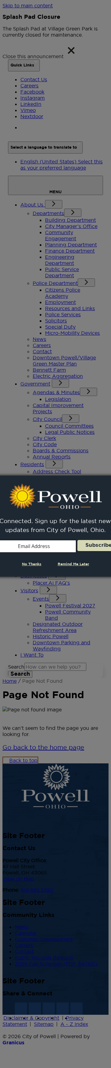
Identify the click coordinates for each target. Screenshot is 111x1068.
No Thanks (31, 564)
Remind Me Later (73, 564)
